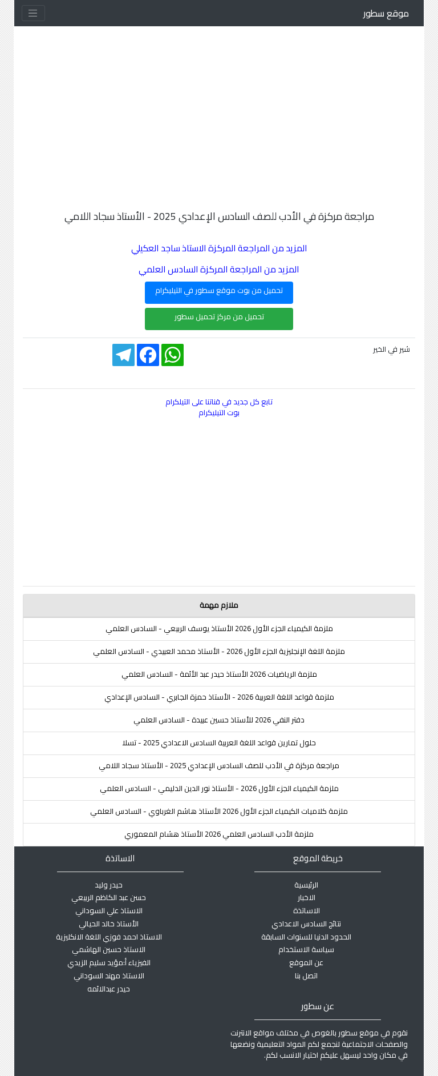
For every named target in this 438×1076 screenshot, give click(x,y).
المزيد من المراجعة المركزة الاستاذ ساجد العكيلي (219, 248)
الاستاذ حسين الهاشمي (108, 949)
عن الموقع (306, 962)
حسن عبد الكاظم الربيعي (108, 897)
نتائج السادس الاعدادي (306, 923)
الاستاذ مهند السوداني (109, 975)
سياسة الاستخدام (306, 949)
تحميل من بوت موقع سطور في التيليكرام (219, 290)
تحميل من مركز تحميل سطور (219, 316)
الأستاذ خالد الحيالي (109, 923)
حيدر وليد (109, 885)
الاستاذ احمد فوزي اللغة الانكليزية (109, 936)
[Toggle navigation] (33, 13)
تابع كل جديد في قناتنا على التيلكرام (219, 401)
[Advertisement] (218, 106)
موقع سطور (386, 13)
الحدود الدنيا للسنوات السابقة (306, 936)
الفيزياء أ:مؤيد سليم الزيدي (109, 962)
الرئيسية (306, 885)
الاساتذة (306, 910)
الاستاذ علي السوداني (109, 910)
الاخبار (306, 897)
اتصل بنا (306, 975)
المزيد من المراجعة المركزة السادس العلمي (219, 269)
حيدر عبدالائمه (108, 988)
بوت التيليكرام (219, 412)
